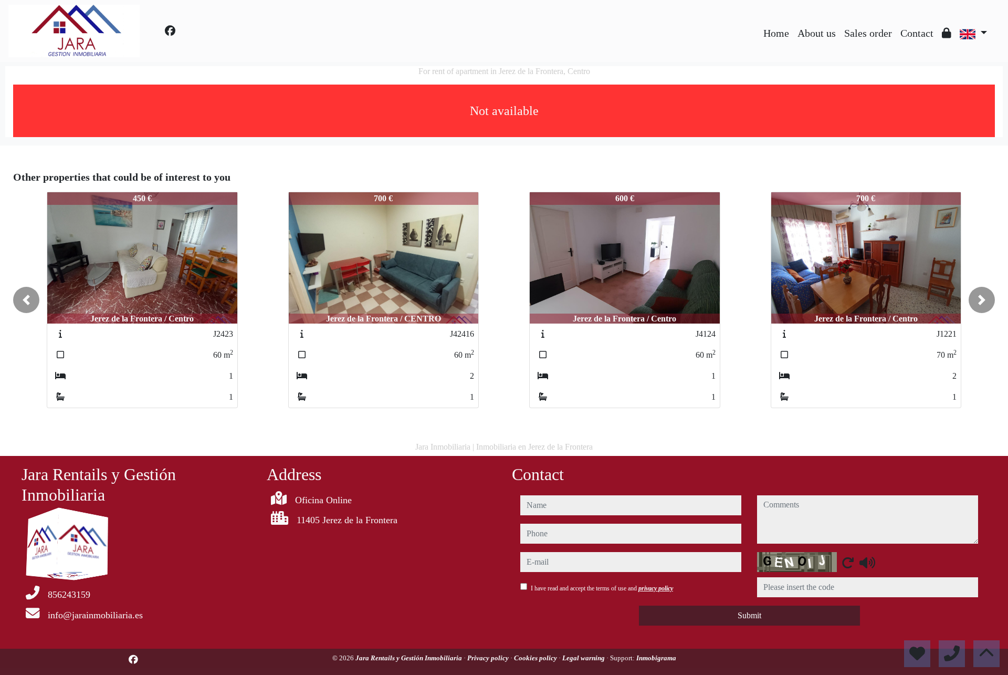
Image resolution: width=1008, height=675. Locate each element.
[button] (26, 300)
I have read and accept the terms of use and (602, 588)
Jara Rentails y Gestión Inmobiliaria (409, 658)
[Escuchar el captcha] (867, 562)
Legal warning (584, 658)
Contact (916, 33)
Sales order (868, 33)
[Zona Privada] (947, 33)
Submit (749, 615)
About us (816, 33)
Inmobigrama (656, 658)
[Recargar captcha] (848, 562)
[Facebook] (170, 31)
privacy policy (655, 588)
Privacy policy (488, 658)
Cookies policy (536, 658)
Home (776, 33)
